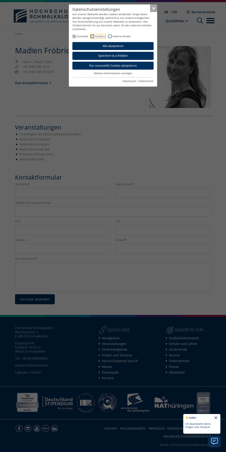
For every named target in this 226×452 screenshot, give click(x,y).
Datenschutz (146, 81)
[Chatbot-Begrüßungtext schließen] (215, 417)
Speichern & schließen (113, 56)
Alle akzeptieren (113, 46)
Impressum (129, 81)
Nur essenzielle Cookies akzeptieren (113, 65)
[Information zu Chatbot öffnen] (214, 441)
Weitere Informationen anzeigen (113, 73)
